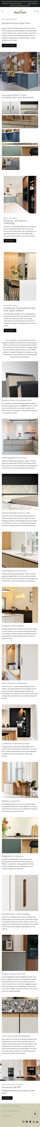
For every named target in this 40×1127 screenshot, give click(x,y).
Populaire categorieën (11, 1106)
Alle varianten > (10, 240)
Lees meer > (7, 1098)
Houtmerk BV (7, 1116)
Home (3, 19)
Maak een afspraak (9, 45)
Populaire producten (10, 1111)
